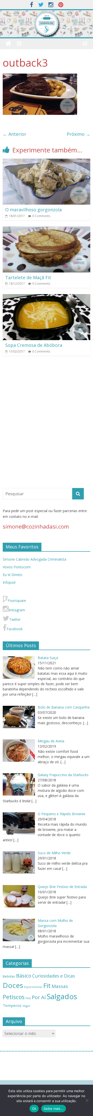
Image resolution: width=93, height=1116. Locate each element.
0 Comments (41, 216)
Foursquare (17, 600)
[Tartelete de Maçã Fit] (46, 229)
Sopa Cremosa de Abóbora (33, 345)
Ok (34, 1109)
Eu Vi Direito (12, 574)
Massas (60, 986)
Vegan (26, 1006)
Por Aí (39, 997)
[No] (86, 1100)
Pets (28, 998)
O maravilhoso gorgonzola (33, 210)
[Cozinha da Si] (8, 43)
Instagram (17, 610)
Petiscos (14, 997)
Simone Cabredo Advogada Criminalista (34, 559)
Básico (23, 975)
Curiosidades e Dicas (53, 976)
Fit (47, 985)
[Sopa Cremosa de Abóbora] (46, 297)
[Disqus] (46, 424)
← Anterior (14, 134)
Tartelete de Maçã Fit (28, 277)
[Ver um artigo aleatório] (84, 43)
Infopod (9, 582)
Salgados (62, 996)
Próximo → (78, 134)
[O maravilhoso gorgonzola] (46, 161)
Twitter (15, 619)
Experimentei (33, 987)
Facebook (15, 628)
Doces (13, 985)
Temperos (12, 1005)
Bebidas (9, 976)
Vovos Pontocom (17, 567)
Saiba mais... (53, 1109)
